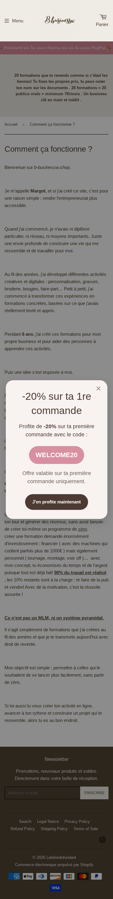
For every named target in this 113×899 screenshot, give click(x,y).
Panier (102, 24)
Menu (17, 20)
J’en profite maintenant (56, 501)
